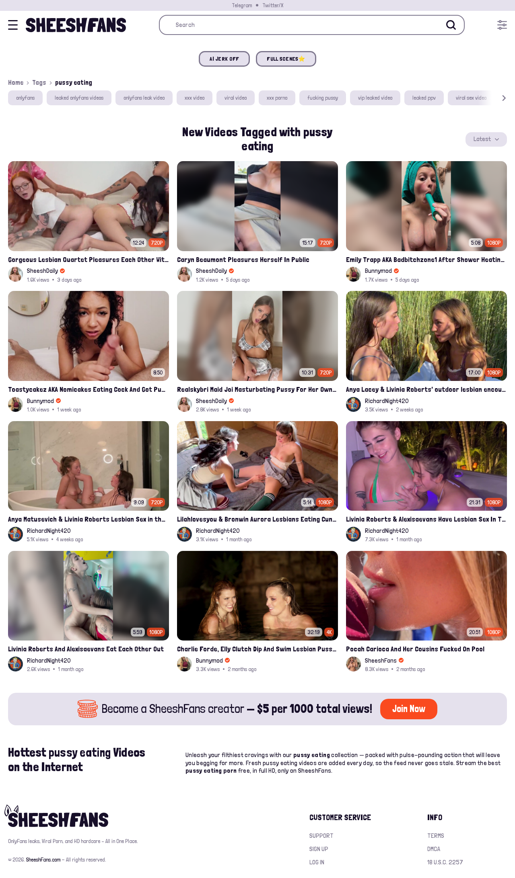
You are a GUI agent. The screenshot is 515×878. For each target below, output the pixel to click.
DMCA (433, 849)
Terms (435, 835)
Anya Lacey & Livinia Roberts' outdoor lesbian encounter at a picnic (426, 389)
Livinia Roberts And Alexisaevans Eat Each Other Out (86, 649)
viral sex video (471, 97)
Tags (39, 82)
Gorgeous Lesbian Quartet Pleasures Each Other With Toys (88, 259)
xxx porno (277, 97)
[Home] (76, 25)
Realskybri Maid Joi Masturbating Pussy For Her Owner (257, 389)
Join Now (408, 708)
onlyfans (25, 97)
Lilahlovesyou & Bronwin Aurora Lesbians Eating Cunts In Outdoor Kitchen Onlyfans (257, 519)
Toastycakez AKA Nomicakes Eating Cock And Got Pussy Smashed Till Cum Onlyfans (88, 389)
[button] (492, 97)
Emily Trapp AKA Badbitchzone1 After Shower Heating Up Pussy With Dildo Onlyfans (426, 259)
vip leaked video (375, 97)
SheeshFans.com (43, 859)
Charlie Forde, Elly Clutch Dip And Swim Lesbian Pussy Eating (257, 649)
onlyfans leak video (144, 97)
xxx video (194, 97)
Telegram (242, 5)
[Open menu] (502, 25)
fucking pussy (322, 97)
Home (15, 82)
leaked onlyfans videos (79, 97)
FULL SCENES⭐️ (286, 58)
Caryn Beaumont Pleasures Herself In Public (243, 259)
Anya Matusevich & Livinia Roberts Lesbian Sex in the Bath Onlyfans (88, 519)
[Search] (451, 25)
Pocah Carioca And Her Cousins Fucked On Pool (415, 649)
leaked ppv (424, 97)
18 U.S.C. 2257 (445, 862)
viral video (236, 97)
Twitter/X (272, 5)
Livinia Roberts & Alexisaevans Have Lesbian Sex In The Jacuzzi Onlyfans (426, 519)
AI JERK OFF (224, 58)
